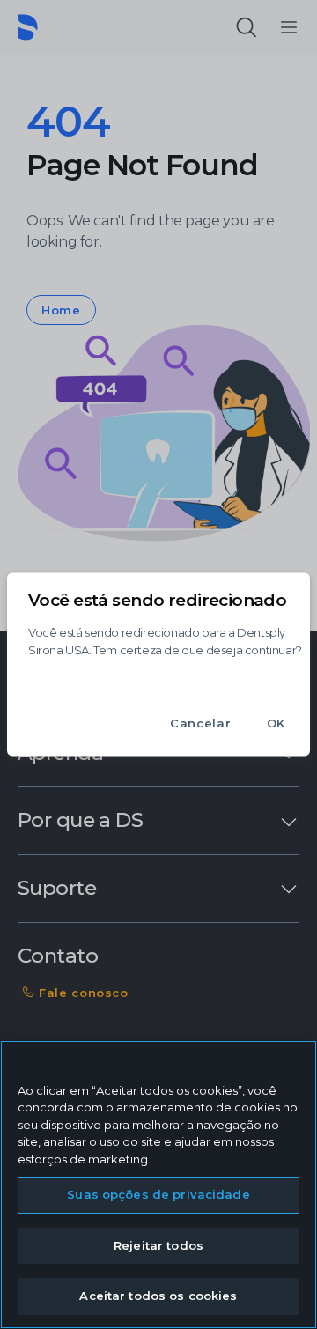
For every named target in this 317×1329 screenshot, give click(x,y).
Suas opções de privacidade (158, 1194)
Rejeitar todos (158, 1245)
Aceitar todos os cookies (158, 1295)
